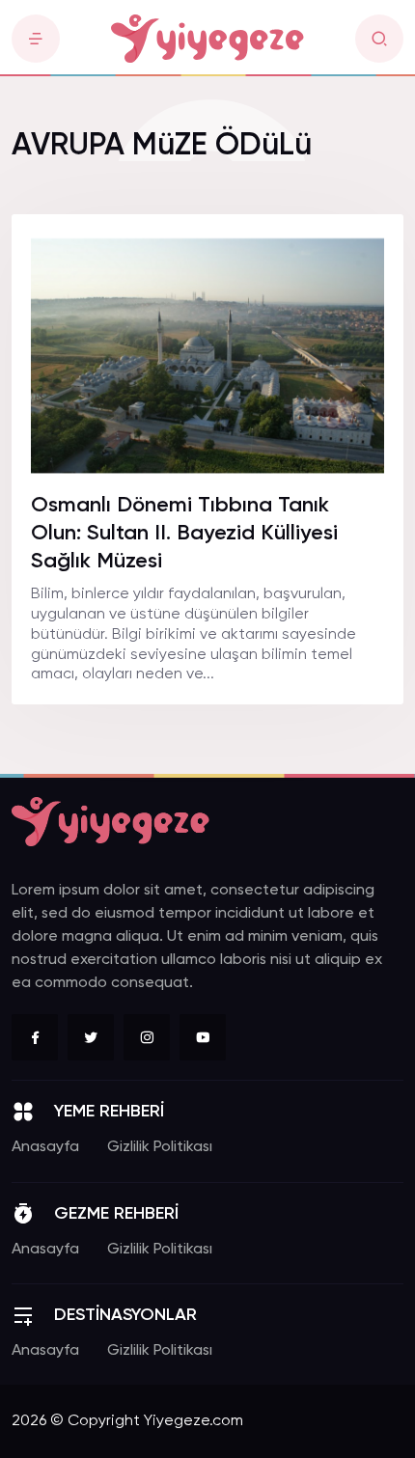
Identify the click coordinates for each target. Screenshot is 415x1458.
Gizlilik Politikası (159, 1147)
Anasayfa (45, 1147)
